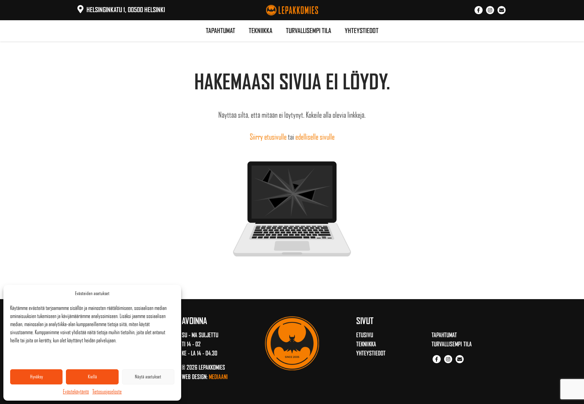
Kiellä (92, 377)
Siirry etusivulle (268, 137)
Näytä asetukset (148, 377)
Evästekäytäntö (76, 391)
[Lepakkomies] (292, 9)
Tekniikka (260, 31)
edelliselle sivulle (315, 137)
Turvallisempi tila (308, 31)
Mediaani (218, 377)
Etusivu (364, 335)
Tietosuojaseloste (107, 391)
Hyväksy (36, 377)
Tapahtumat (220, 31)
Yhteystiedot (362, 31)
